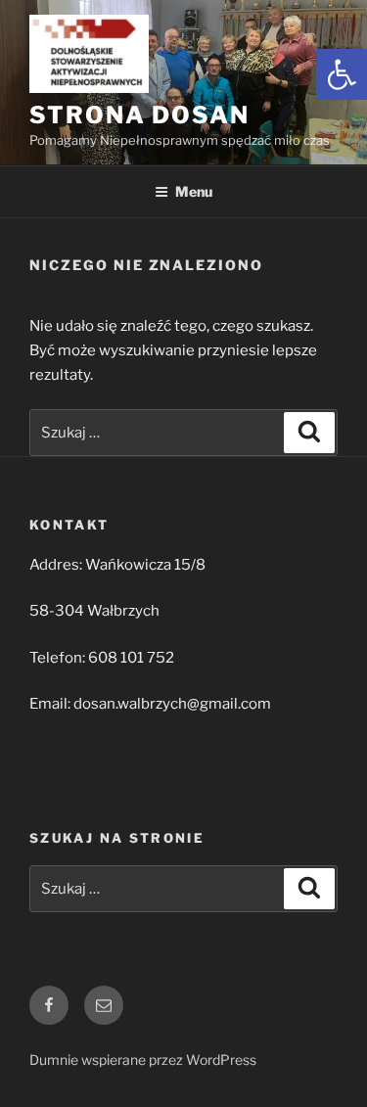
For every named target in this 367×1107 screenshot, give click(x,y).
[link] (341, 74)
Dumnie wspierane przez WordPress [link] (142, 1059)
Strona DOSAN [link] (139, 115)
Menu (193, 191)
